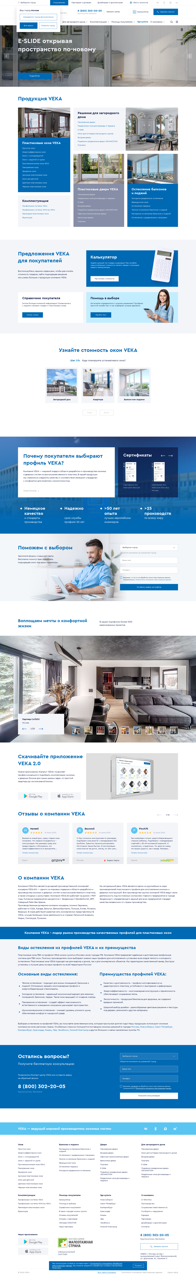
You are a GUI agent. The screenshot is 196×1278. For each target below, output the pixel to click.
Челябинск (63, 1030)
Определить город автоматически (38, 17)
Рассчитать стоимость (104, 279)
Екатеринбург (25, 1030)
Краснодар (38, 1030)
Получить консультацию (149, 1096)
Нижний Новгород (79, 1030)
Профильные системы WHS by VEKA (38, 210)
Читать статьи (33, 315)
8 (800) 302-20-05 (90, 10)
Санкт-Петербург (163, 1027)
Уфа (55, 1030)
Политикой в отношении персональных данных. (153, 579)
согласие (134, 577)
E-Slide (81, 130)
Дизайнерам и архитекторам (110, 3)
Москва (135, 1027)
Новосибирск (147, 1027)
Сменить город (48, 26)
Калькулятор (143, 12)
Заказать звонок (167, 12)
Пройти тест (100, 315)
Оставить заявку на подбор (149, 587)
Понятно (138, 1266)
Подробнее (34, 76)
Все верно (28, 26)
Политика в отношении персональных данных (141, 1272)
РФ (138, 1030)
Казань (48, 1030)
